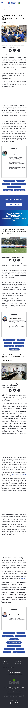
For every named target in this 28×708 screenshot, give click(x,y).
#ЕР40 (20, 339)
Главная (3, 6)
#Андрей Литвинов (8, 636)
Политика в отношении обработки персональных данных (14, 695)
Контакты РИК (18, 663)
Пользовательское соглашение (14, 692)
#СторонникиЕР (8, 346)
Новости (18, 6)
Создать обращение (14, 204)
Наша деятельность (11, 6)
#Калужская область (9, 339)
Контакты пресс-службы (8, 667)
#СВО (7, 652)
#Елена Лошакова (20, 190)
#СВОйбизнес (14, 639)
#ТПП (6, 183)
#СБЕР (20, 648)
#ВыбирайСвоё (8, 190)
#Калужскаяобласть (9, 180)
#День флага (20, 346)
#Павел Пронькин (20, 636)
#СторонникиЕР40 (19, 343)
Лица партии (18, 661)
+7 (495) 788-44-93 (14, 672)
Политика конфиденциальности (14, 693)
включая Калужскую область (18, 474)
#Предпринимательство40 (19, 183)
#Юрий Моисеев (14, 349)
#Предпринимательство (14, 187)
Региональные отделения (5, 664)
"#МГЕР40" (7, 343)
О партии (4, 661)
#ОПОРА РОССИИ (9, 648)
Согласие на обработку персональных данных (14, 696)
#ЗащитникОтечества (19, 652)
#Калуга (20, 180)
